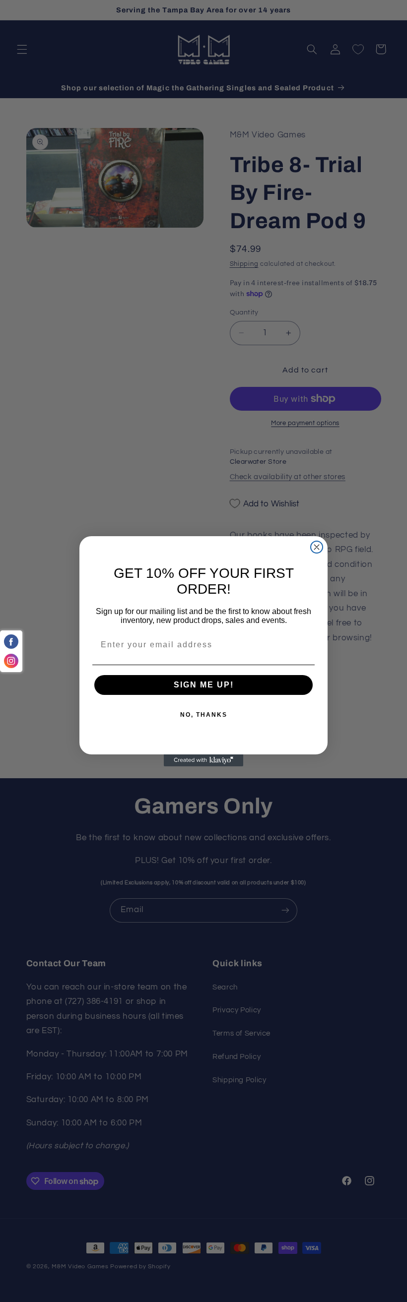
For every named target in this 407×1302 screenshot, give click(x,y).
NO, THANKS (203, 714)
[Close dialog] (317, 547)
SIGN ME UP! (204, 685)
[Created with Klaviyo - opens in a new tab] (203, 760)
